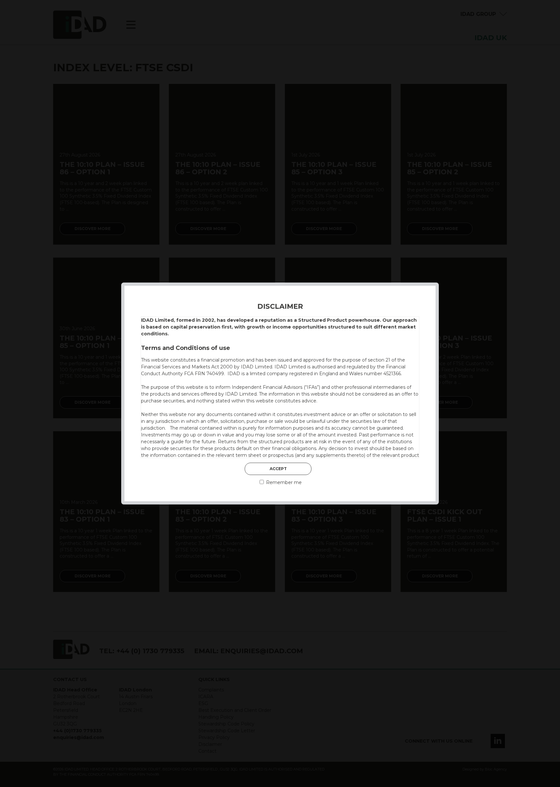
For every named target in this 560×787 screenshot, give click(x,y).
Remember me (283, 482)
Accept (278, 468)
